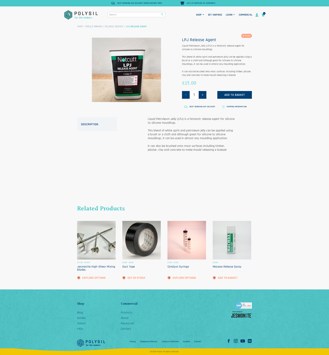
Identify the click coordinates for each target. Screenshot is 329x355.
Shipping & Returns (148, 342)
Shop (199, 14)
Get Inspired (215, 14)
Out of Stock (136, 278)
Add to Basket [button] (228, 278)
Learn (229, 14)
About (125, 318)
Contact (126, 328)
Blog (80, 312)
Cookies (186, 342)
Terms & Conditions (170, 342)
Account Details (256, 15)
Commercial (245, 14)
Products (126, 312)
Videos (81, 323)
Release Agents (114, 26)
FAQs (80, 328)
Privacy (133, 342)
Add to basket (234, 95)
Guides (81, 318)
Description (89, 124)
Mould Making (94, 26)
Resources (127, 323)
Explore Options (94, 278)
